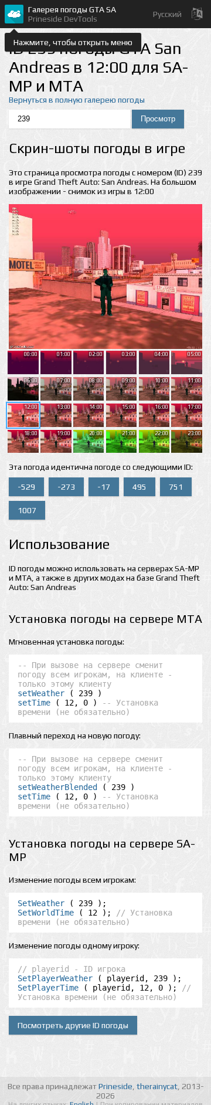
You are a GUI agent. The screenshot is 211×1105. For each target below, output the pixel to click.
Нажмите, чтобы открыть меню (72, 42)
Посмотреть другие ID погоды (73, 1025)
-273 (66, 487)
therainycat (157, 1086)
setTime (34, 702)
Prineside (115, 1086)
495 (139, 487)
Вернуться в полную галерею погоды (77, 99)
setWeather (41, 693)
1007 (27, 510)
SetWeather (41, 903)
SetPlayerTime (48, 987)
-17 (103, 487)
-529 (26, 487)
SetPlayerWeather (55, 978)
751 (176, 487)
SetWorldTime (46, 912)
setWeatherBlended (57, 787)
